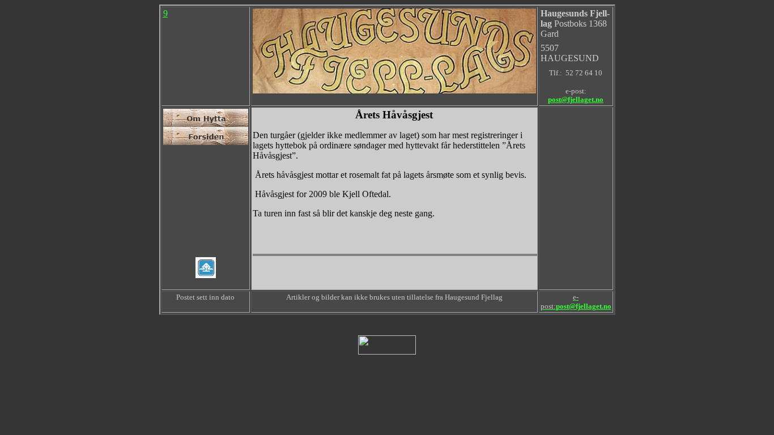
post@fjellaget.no (575, 100)
